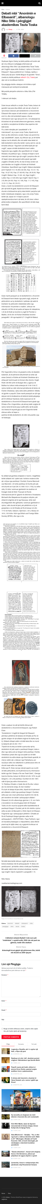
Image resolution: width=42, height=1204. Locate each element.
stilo (12, 926)
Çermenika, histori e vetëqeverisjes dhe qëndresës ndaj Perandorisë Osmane (25, 1164)
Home (3, 1193)
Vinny (10, 29)
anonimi (10, 923)
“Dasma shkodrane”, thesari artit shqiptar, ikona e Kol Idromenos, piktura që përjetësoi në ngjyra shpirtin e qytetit (25, 1154)
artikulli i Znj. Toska (28, 77)
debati (17, 923)
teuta (17, 926)
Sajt (3, 1019)
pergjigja (5, 926)
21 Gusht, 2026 (8, 1109)
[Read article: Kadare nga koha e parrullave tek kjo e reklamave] (21, 1103)
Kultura (8, 9)
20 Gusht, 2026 (16, 1158)
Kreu (3, 9)
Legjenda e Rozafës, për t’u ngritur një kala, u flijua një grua (24, 1050)
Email (4, 1010)
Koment (5, 975)
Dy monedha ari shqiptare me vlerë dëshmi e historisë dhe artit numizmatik (25, 1116)
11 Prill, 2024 (20, 29)
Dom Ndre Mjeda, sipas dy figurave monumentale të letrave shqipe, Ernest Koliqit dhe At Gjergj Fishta (24, 1126)
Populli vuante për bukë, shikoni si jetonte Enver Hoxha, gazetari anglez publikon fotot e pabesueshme (24, 1069)
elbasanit (25, 923)
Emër (4, 1001)
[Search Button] (39, 3)
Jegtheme (4, 1199)
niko (31, 923)
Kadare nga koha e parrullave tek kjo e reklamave (20, 1107)
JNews (8, 1197)
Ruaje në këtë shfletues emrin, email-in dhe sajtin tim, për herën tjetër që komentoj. (21, 1030)
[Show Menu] (2, 3)
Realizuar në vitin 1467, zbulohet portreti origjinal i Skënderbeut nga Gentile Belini (25, 1059)
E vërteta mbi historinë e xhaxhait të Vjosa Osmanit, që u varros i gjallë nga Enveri (24, 1080)
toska (23, 926)
